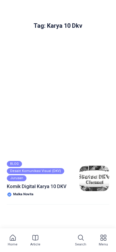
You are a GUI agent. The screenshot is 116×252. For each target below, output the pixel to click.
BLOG (14, 164)
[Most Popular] (57, 240)
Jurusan (16, 178)
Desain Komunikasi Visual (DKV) (35, 171)
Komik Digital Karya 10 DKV (36, 186)
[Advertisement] (58, 99)
